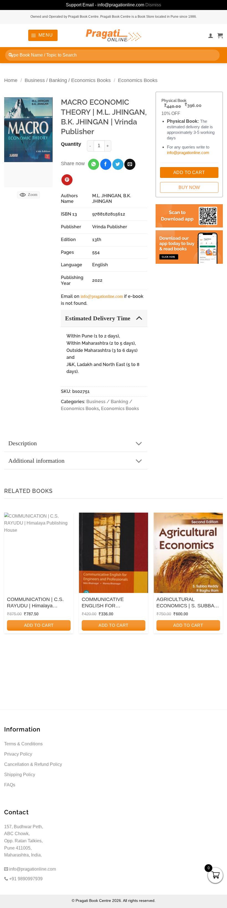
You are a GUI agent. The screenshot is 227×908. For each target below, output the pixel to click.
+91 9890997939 (25, 878)
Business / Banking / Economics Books (68, 80)
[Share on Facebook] (105, 164)
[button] (42, 35)
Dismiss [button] (153, 4)
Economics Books (138, 80)
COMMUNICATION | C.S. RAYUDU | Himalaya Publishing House (35, 603)
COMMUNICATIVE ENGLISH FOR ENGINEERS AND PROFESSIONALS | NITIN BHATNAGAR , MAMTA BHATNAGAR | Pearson (111, 603)
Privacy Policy (18, 754)
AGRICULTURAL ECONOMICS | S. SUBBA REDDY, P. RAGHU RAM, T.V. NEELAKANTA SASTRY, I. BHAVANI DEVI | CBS (188, 603)
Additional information (36, 460)
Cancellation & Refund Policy (33, 764)
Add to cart (39, 625)
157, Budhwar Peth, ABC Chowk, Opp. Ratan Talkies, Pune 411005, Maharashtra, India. (23, 840)
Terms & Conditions (23, 743)
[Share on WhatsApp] (93, 164)
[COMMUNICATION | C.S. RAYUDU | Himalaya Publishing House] (38, 554)
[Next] (217, 587)
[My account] (210, 35)
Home (10, 80)
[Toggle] (139, 318)
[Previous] (10, 587)
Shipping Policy (19, 774)
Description (22, 443)
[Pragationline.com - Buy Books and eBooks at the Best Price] (113, 35)
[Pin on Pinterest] (67, 179)
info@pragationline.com (102, 296)
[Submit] (10, 55)
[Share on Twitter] (117, 164)
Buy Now (189, 187)
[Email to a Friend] (129, 164)
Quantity (71, 144)
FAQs (9, 784)
